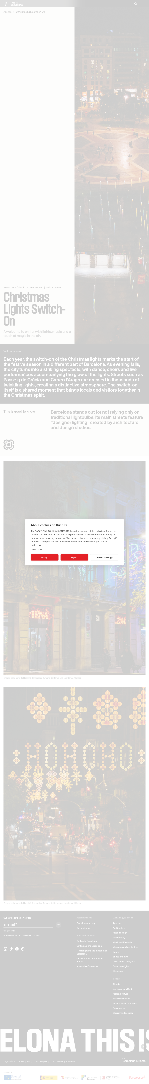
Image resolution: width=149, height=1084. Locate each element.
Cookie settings (104, 557)
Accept (44, 557)
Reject (74, 557)
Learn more (36, 548)
